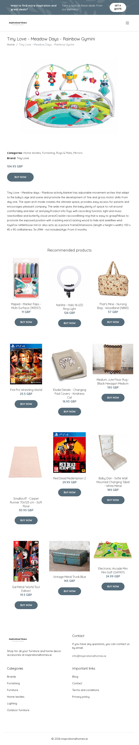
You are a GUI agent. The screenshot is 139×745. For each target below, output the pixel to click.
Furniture (12, 690)
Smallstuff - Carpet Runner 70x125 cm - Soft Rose (26, 502)
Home (11, 44)
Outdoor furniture (18, 710)
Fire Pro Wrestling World (26, 390)
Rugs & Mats (64, 153)
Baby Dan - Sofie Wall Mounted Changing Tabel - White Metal (113, 482)
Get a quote (118, 7)
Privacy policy (81, 696)
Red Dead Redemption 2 (69, 478)
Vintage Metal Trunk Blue (69, 577)
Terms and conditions (85, 690)
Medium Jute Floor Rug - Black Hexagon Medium (113, 381)
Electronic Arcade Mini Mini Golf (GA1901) (113, 570)
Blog (75, 676)
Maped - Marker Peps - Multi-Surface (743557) (26, 306)
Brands (11, 676)
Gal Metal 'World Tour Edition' (26, 589)
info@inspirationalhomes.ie (89, 656)
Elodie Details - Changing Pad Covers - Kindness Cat (69, 393)
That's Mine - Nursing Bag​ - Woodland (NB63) (113, 306)
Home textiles (32, 153)
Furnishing (48, 153)
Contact (77, 683)
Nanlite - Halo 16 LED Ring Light (69, 307)
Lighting (12, 703)
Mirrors (78, 153)
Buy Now (20, 177)
